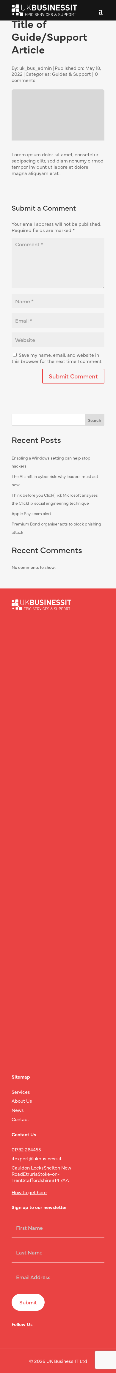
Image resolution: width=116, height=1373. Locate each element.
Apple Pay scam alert (31, 513)
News (18, 1110)
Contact (20, 1119)
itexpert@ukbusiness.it (37, 1158)
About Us (22, 1100)
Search (94, 420)
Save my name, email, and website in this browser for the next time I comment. (57, 357)
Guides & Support (71, 73)
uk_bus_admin (35, 67)
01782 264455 (26, 1149)
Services (21, 1091)
